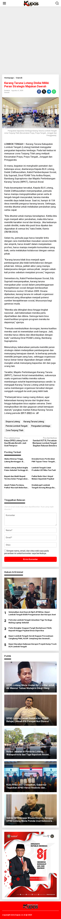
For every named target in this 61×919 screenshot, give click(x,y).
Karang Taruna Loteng (34, 421)
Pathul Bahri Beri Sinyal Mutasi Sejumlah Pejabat (43, 477)
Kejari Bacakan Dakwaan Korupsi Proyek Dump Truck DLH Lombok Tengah (32, 645)
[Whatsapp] (54, 91)
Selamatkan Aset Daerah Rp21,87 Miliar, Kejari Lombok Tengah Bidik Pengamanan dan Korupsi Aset (32, 613)
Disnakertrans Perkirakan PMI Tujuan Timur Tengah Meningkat (43, 460)
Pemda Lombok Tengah (17, 426)
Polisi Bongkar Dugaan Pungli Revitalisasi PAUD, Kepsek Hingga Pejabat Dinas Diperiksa (30, 629)
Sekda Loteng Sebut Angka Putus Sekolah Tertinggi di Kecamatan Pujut (16, 469)
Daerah (7, 92)
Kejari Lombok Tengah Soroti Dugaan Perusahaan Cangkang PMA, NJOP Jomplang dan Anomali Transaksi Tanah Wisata (31, 637)
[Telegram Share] (49, 91)
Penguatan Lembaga (40, 426)
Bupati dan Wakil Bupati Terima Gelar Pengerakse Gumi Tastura (16, 477)
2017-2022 (26, 413)
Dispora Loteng (13, 421)
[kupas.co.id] (31, 3)
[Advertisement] (30, 40)
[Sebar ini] (39, 91)
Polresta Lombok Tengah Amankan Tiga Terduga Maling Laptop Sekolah (30, 621)
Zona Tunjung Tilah (14, 430)
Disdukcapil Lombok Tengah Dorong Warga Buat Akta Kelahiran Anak (44, 486)
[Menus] (4, 3)
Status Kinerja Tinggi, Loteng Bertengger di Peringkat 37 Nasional (14, 460)
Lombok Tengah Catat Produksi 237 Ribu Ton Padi (44, 469)
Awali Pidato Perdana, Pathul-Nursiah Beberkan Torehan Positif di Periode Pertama (16, 486)
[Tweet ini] (44, 91)
